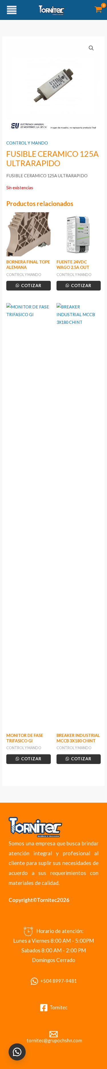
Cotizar (30, 285)
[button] (91, 48)
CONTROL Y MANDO (27, 143)
